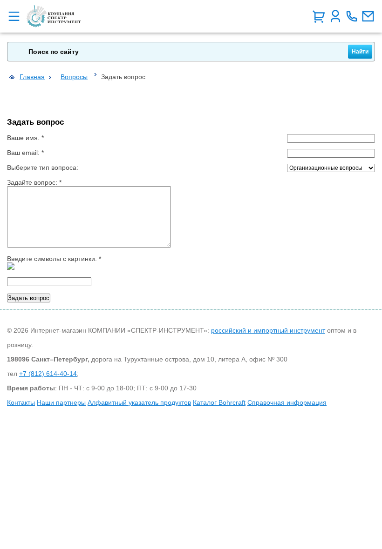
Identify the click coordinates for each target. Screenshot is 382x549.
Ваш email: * (25, 152)
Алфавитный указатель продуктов (139, 402)
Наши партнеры (61, 402)
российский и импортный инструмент (268, 330)
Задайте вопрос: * (34, 182)
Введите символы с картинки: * (54, 258)
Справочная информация (287, 402)
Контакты (21, 402)
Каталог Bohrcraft (219, 402)
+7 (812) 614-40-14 (48, 373)
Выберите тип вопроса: (42, 167)
